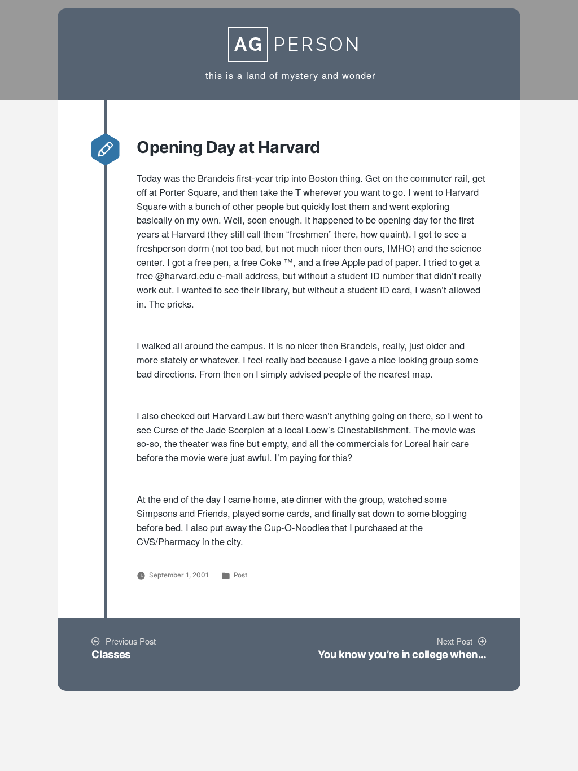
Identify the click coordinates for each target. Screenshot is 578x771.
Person (297, 44)
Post (240, 575)
